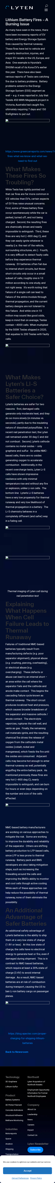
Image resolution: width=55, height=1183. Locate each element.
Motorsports (11, 1133)
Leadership (32, 1114)
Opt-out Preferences (20, 1178)
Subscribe (35, 1150)
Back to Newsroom (17, 1051)
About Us (32, 1109)
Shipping (9, 1149)
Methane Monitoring (14, 1120)
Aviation (9, 1144)
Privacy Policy (36, 1178)
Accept (27, 1170)
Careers (31, 1125)
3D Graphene (11, 1081)
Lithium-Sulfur (12, 1086)
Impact (31, 1130)
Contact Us (32, 1135)
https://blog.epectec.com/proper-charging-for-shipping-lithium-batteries (27, 1038)
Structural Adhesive (14, 1115)
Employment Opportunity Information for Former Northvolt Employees (38, 1093)
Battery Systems (13, 1100)
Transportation (12, 1154)
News (30, 1119)
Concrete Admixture (14, 1110)
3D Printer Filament (14, 1105)
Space (8, 1139)
